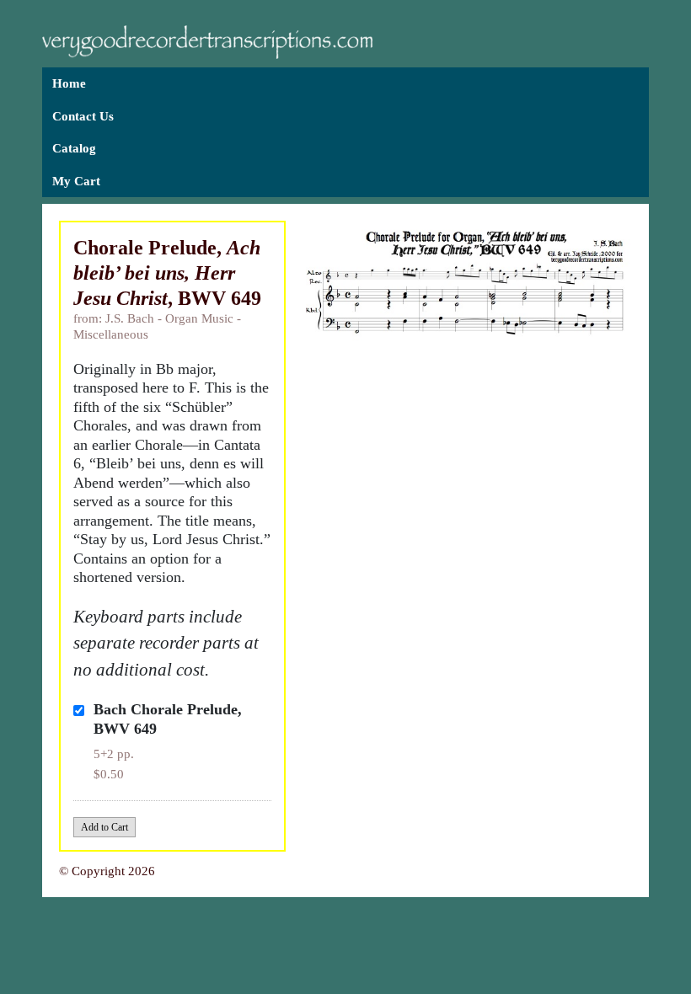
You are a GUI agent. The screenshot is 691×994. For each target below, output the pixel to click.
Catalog (74, 148)
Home (69, 83)
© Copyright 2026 (107, 871)
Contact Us (83, 116)
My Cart (76, 181)
